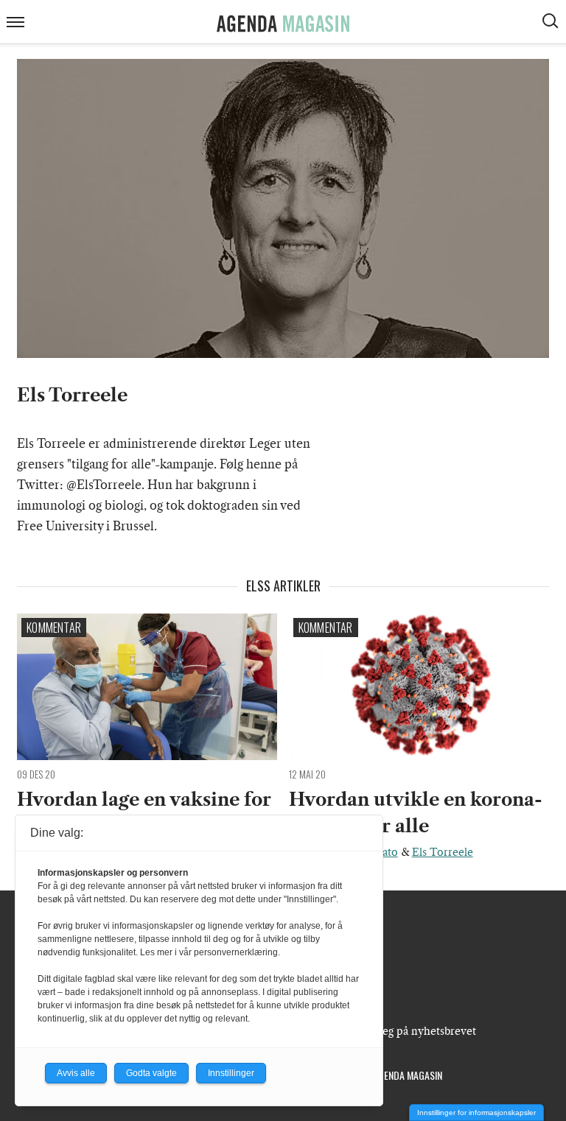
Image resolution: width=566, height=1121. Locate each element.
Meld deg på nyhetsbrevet (411, 1031)
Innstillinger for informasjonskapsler (476, 1112)
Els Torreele (442, 852)
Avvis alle (76, 1073)
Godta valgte (151, 1073)
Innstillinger (231, 1073)
